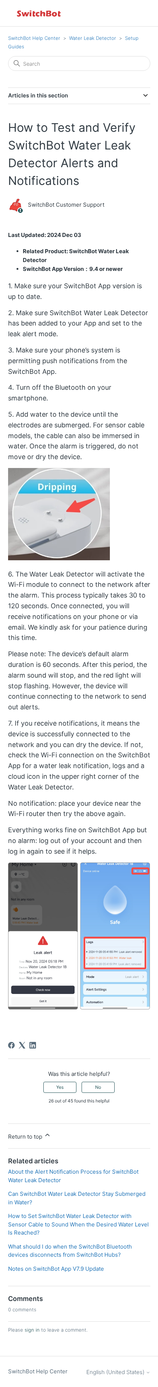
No (98, 1087)
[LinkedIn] (32, 1045)
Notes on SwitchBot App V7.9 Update (56, 1268)
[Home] (39, 13)
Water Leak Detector (92, 38)
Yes (60, 1087)
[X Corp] (22, 1045)
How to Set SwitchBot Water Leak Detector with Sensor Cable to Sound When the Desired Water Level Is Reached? (78, 1224)
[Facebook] (11, 1045)
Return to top (26, 1136)
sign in (32, 1330)
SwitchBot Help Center (34, 38)
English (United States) (116, 1372)
